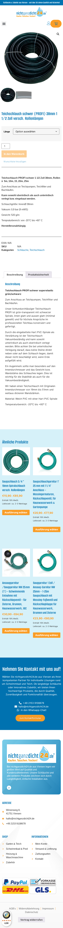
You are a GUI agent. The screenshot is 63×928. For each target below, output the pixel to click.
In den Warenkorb (14, 153)
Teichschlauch (37, 250)
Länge (7, 132)
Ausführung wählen (16, 512)
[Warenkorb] (56, 24)
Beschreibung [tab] (15, 274)
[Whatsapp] (9, 788)
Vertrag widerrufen (31, 919)
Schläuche (22, 250)
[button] (3, 23)
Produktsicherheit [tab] (38, 274)
